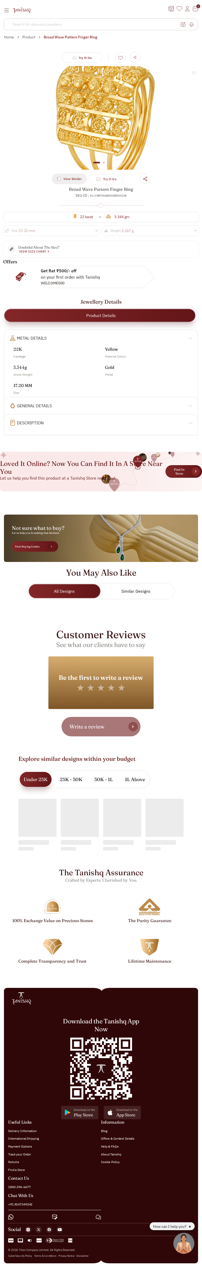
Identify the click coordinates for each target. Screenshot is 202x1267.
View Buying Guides (27, 546)
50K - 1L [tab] (103, 779)
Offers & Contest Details (117, 1138)
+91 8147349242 (20, 1204)
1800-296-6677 (19, 1187)
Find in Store (179, 471)
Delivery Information (22, 1131)
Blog (104, 1131)
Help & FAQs (110, 1146)
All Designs (64, 591)
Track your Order (19, 1154)
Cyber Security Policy (20, 1256)
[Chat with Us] (98, 1217)
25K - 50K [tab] (71, 779)
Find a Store (16, 1170)
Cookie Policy (110, 1162)
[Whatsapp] (10, 1217)
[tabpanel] (101, 118)
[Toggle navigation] (8, 10)
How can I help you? (170, 1226)
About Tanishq (111, 1154)
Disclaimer (82, 1256)
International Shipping (23, 1138)
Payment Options (20, 1146)
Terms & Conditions (45, 1256)
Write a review (86, 726)
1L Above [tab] (135, 779)
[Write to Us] (54, 1217)
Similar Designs (135, 591)
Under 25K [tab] (36, 779)
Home (9, 37)
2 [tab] (104, 165)
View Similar (72, 179)
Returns (13, 1162)
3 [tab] (108, 165)
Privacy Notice (66, 1256)
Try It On (85, 58)
